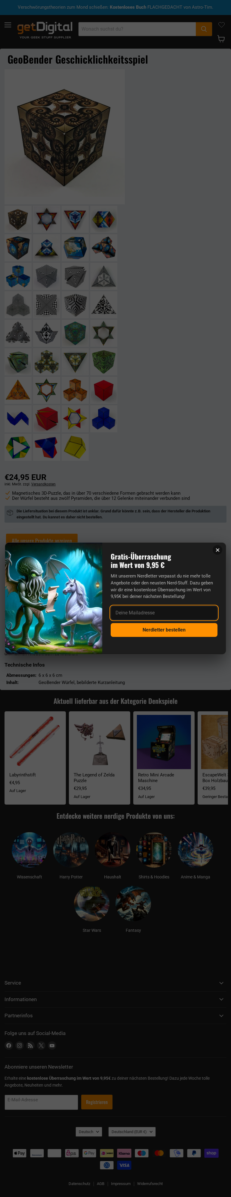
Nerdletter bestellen (164, 630)
